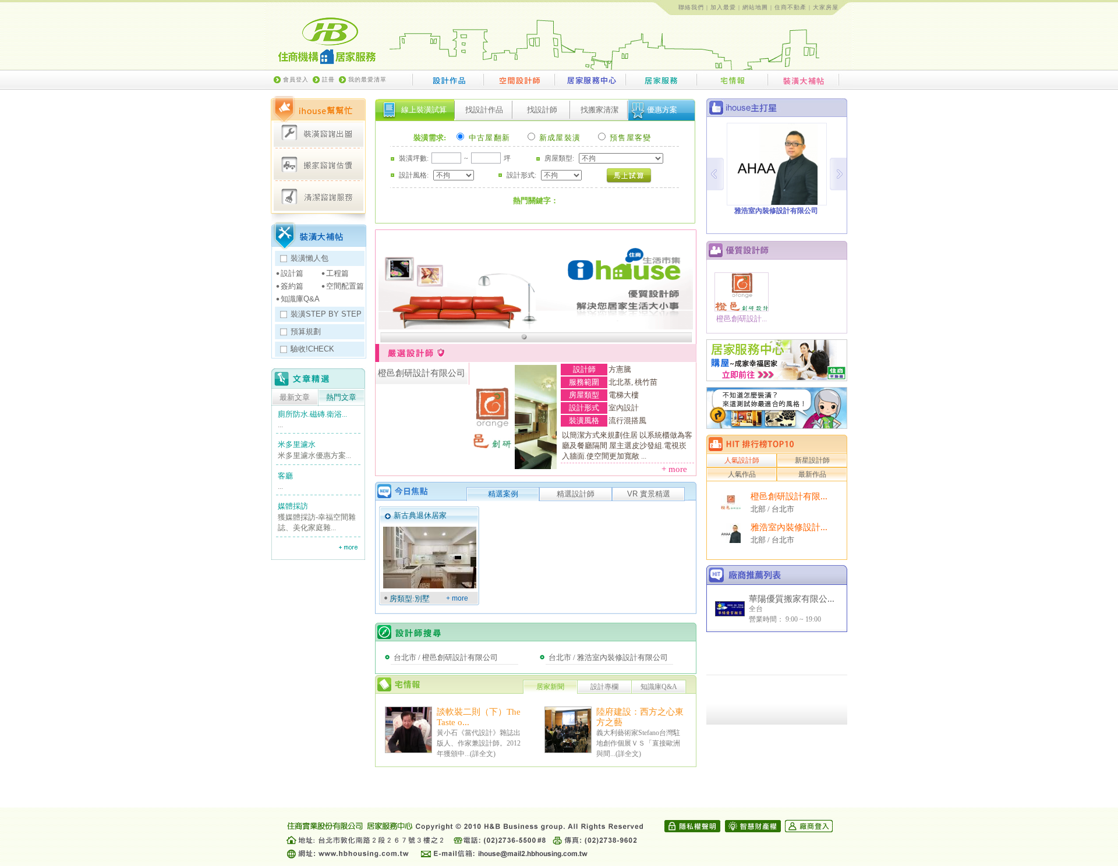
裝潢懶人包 (309, 258)
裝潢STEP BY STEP (326, 314)
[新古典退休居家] (429, 557)
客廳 (285, 475)
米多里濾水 (297, 444)
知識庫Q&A (300, 298)
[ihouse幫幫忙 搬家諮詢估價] (318, 165)
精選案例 (503, 493)
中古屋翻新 (488, 137)
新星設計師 (812, 460)
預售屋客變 (629, 137)
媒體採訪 (293, 506)
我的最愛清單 (367, 79)
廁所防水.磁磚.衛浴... (312, 414)
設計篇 (292, 273)
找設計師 (542, 109)
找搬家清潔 (599, 109)
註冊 (328, 79)
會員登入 (296, 79)
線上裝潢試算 (424, 109)
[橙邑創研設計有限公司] (731, 506)
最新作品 (812, 474)
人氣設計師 (741, 460)
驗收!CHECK (312, 349)
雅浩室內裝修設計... (789, 527)
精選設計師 (576, 493)
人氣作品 (742, 474)
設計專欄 (604, 687)
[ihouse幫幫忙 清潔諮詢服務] (318, 196)
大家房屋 (825, 7)
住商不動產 (790, 7)
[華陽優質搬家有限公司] (730, 614)
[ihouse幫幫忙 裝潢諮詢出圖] (318, 133)
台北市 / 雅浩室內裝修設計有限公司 (608, 657)
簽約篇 (292, 286)
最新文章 (295, 397)
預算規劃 (306, 331)
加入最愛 (723, 7)
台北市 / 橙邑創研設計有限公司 (446, 657)
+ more (677, 469)
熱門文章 (341, 397)
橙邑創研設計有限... (789, 496)
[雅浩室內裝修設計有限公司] (731, 540)
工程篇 (337, 273)
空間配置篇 (345, 286)
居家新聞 (550, 687)
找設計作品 (484, 109)
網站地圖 (755, 7)
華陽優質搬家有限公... (791, 599)
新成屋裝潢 (559, 137)
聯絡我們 (691, 7)
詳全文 (482, 754)
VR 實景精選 (648, 493)
